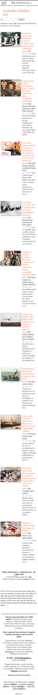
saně (23, 224)
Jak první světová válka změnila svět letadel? (28, 526)
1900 (29, 104)
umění (23, 593)
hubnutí (30, 384)
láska (2, 596)
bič (19, 603)
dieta (33, 381)
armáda (25, 436)
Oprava (28, 591)
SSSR (33, 163)
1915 (29, 434)
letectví (24, 535)
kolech (14, 598)
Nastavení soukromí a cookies (19, 675)
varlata (15, 603)
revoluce (25, 279)
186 (31, 600)
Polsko (24, 111)
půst (18, 600)
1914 (29, 332)
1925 (29, 381)
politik (31, 596)
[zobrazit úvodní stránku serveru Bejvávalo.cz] (21, 4)
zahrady (19, 598)
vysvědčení (26, 491)
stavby (24, 591)
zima (31, 220)
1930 (29, 163)
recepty (24, 384)
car (30, 279)
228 (25, 600)
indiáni (33, 108)
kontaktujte (9, 651)
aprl (19, 593)
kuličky (31, 593)
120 (2, 603)
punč (35, 603)
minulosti (9, 603)
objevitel (30, 111)
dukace (3, 605)
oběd (5, 596)
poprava (30, 282)
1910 (29, 51)
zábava (24, 598)
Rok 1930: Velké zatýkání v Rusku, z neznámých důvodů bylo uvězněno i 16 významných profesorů (28, 151)
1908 (9, 600)
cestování (25, 222)
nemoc (14, 600)
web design (19, 671)
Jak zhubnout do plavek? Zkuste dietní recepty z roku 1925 (28, 373)
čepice (2, 593)
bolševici (25, 165)
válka (24, 538)
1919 (29, 277)
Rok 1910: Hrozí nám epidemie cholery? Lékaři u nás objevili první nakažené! (28, 41)
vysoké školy (26, 168)
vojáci (30, 436)
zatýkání (32, 165)
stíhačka (29, 538)
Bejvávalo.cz (25, 657)
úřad (28, 600)
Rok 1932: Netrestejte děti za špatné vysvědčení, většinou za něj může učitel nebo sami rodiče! (29, 477)
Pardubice (29, 336)
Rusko (33, 168)
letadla (24, 334)
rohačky (28, 224)
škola (32, 491)
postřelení (23, 603)
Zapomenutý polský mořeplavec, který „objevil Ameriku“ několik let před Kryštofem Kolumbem (28, 90)
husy (15, 593)
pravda (24, 438)
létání (24, 339)
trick (4, 603)
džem (12, 593)
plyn (9, 596)
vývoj (30, 535)
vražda (24, 282)
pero (26, 593)
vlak (27, 596)
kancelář (17, 596)
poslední (26, 579)
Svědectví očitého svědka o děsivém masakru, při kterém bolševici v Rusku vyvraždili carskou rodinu (29, 263)
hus (35, 593)
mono (33, 591)
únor (16, 591)
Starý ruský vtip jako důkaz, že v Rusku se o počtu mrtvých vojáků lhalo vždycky (29, 423)
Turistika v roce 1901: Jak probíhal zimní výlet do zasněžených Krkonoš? (28, 208)
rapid (21, 600)
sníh (30, 222)
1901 (29, 217)
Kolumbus (32, 106)
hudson (3, 600)
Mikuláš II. (32, 284)
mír (6, 593)
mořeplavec (26, 108)
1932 (29, 488)
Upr (34, 600)
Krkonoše (25, 220)
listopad (29, 598)
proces (24, 170)
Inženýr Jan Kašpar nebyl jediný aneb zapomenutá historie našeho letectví (28, 322)
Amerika (25, 106)
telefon (23, 596)
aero (19, 591)
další (30, 576)
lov (6, 600)
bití (9, 593)
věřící (12, 596)
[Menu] (4, 3)
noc (13, 591)
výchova (25, 493)
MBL (10, 598)
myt (6, 598)
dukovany (30, 603)
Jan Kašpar (30, 339)
